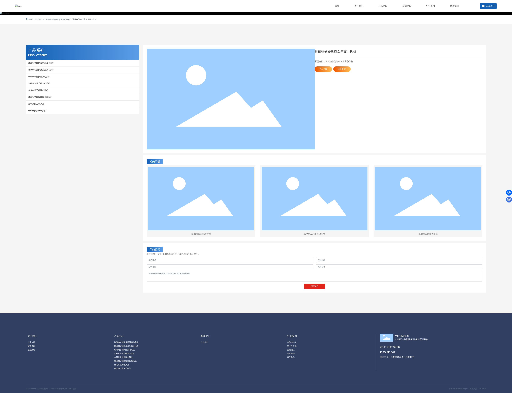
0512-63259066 (390, 347)
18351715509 (387, 352)
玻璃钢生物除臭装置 (428, 233)
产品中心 (38, 19)
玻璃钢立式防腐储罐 (201, 233)
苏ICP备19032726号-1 (458, 388)
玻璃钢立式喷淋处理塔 (314, 233)
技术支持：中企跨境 (478, 388)
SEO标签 (72, 388)
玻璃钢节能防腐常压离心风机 (58, 19)
